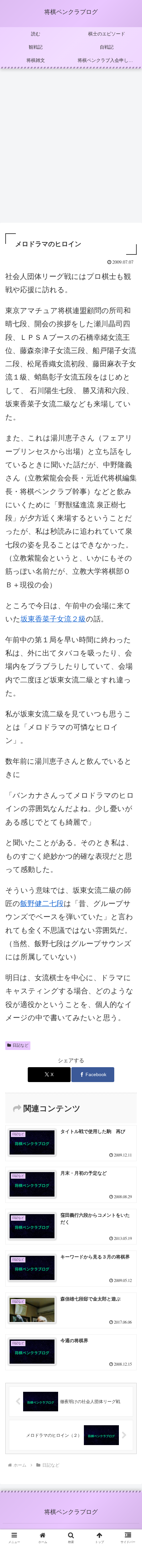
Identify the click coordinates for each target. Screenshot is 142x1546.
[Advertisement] (71, 147)
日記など (20, 1045)
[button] (128, 1077)
